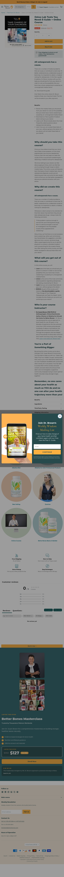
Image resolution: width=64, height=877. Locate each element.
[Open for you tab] (5, 437)
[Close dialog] (60, 416)
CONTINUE (47, 452)
